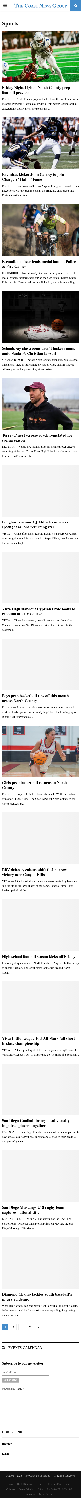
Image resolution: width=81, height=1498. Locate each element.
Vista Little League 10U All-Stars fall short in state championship (38, 1041)
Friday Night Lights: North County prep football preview (36, 90)
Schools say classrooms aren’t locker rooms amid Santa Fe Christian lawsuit (38, 350)
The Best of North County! (59, 1488)
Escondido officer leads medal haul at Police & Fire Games (39, 264)
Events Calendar (24, 1348)
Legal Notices (45, 1494)
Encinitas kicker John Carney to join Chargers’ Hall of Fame (33, 177)
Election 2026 (54, 1483)
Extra (40, 1488)
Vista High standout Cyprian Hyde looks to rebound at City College (38, 611)
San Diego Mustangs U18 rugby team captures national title (33, 1209)
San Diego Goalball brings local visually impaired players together (36, 1123)
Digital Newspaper (26, 1483)
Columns (10, 1488)
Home (10, 1483)
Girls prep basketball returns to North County (34, 785)
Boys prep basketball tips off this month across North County (35, 698)
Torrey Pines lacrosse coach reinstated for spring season (37, 437)
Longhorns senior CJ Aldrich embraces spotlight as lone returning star (35, 524)
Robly (19, 1389)
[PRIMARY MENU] (5, 5)
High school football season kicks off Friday (38, 956)
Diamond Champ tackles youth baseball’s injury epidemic (37, 1296)
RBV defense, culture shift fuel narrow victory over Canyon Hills (34, 872)
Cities (41, 1483)
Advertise (30, 1494)
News (67, 1483)
